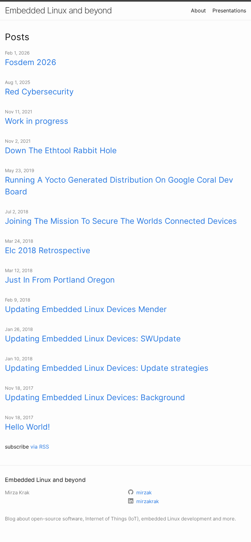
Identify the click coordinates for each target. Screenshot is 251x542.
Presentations (229, 10)
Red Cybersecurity (39, 91)
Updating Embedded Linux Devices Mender (86, 309)
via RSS (39, 446)
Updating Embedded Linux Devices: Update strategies (107, 368)
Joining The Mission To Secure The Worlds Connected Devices (121, 221)
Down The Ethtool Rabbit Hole (61, 150)
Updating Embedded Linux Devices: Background (95, 397)
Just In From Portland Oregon (60, 280)
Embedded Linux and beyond (58, 10)
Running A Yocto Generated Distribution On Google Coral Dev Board (119, 185)
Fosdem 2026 (30, 62)
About (198, 10)
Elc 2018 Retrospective (47, 250)
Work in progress (36, 121)
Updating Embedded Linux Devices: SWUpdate (93, 338)
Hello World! (27, 427)
